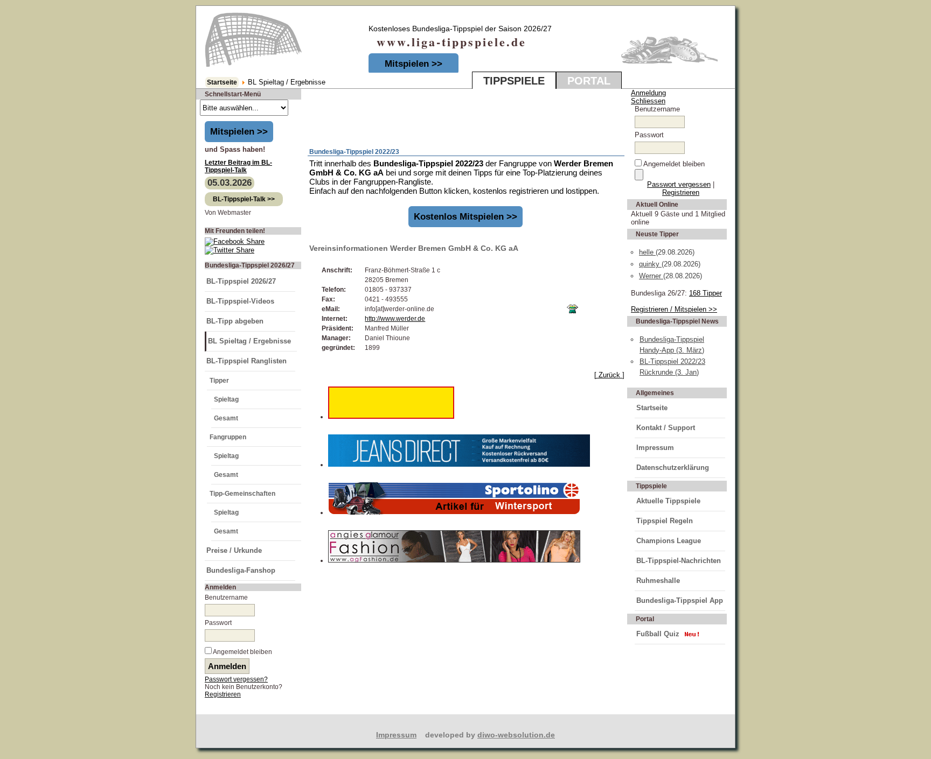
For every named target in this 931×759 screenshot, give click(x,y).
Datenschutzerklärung (672, 467)
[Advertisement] (434, 119)
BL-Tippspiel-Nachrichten (678, 561)
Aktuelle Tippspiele (668, 501)
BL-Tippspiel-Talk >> (244, 199)
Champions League (668, 541)
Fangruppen (228, 437)
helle (647, 252)
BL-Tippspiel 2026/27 (241, 281)
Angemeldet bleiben (242, 652)
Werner (651, 276)
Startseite (222, 82)
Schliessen (648, 101)
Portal (588, 81)
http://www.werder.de (395, 318)
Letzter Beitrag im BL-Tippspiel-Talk (238, 166)
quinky (650, 264)
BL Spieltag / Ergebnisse (249, 341)
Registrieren (223, 694)
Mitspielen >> (413, 64)
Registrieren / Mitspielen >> (674, 309)
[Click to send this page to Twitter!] (229, 250)
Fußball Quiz (657, 634)
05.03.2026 (229, 183)
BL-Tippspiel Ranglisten (246, 361)
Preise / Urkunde (234, 550)
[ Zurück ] (609, 375)
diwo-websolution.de (516, 734)
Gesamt (226, 418)
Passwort (218, 623)
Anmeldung (648, 93)
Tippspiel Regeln (664, 521)
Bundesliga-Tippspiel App (679, 600)
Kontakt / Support (665, 428)
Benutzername (226, 597)
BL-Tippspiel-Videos (240, 301)
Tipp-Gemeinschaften (242, 493)
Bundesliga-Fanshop (240, 570)
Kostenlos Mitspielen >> (465, 217)
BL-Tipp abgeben (234, 321)
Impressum (655, 448)
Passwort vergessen (679, 184)
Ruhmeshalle (658, 581)
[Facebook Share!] (235, 241)
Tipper (219, 380)
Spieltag (226, 399)
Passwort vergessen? (236, 679)
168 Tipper (705, 293)
